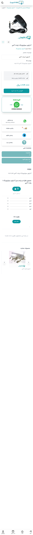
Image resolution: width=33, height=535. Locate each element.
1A (18, 63)
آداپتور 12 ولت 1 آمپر (26, 269)
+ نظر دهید (16, 221)
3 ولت (15, 63)
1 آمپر (20, 63)
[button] (28, 262)
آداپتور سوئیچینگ (10, 8)
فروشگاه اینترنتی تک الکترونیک (22, 8)
